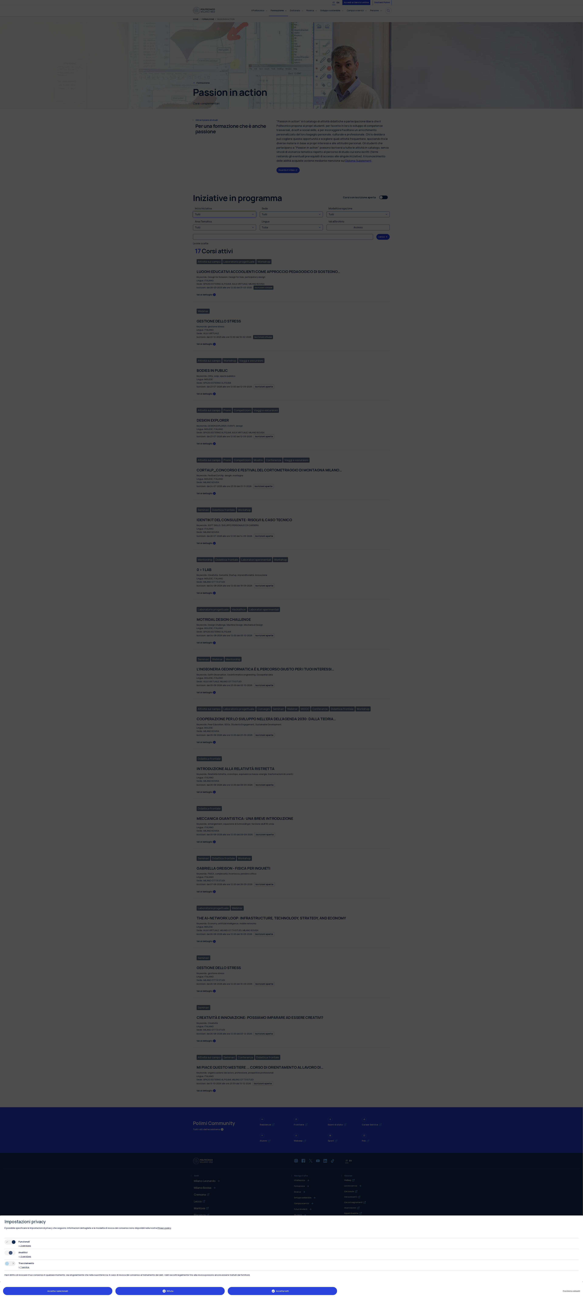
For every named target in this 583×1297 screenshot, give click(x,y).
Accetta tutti (282, 1291)
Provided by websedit (571, 1291)
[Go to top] (579, 1293)
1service (24, 1267)
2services (25, 1245)
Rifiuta (170, 1291)
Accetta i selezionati (57, 1291)
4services (25, 1256)
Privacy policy (164, 1228)
